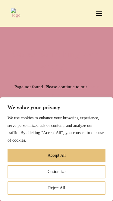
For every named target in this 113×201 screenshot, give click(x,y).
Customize (56, 171)
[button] (99, 13)
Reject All (56, 188)
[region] (56, 149)
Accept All (57, 155)
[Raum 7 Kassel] (16, 13)
